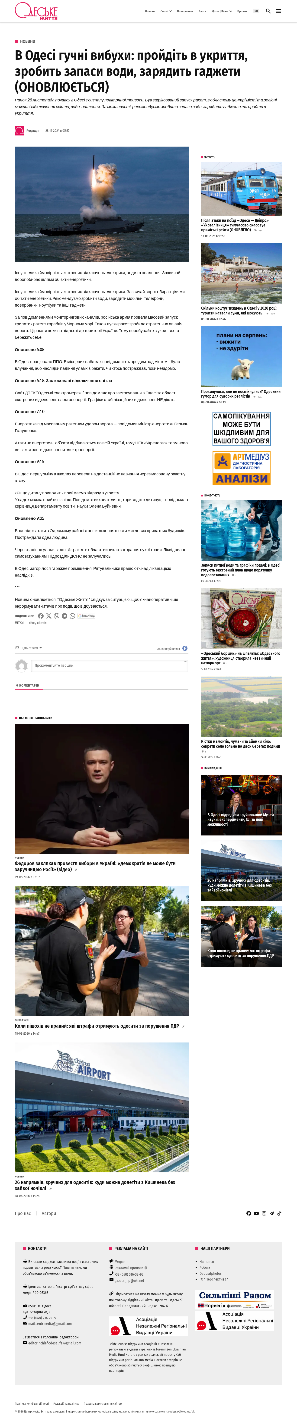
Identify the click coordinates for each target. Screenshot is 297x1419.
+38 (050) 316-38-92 (129, 1274)
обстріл (41, 623)
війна (32, 623)
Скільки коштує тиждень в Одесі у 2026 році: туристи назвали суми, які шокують (239, 311)
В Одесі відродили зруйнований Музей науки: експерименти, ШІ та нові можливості (240, 820)
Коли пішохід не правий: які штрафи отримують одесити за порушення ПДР (97, 1026)
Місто (18, 1020)
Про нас (242, 11)
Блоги (202, 11)
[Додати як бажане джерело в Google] (86, 616)
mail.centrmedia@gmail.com (50, 1324)
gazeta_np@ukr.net (129, 1280)
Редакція (32, 131)
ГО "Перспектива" (214, 1279)
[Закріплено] (278, 11)
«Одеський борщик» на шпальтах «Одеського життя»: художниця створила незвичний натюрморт (240, 658)
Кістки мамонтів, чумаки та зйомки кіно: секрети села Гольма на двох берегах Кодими (240, 744)
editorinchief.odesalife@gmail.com (54, 1343)
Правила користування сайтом (103, 1403)
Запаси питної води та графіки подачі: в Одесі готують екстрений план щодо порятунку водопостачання (240, 570)
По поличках (185, 11)
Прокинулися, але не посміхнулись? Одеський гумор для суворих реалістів (241, 394)
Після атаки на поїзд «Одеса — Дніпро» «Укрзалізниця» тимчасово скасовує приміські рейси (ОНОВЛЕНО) (235, 225)
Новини (150, 11)
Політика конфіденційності (32, 1403)
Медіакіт (121, 1261)
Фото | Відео (220, 11)
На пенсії (207, 1261)
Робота (205, 1267)
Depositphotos (211, 1273)
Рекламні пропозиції (131, 1268)
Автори (49, 1213)
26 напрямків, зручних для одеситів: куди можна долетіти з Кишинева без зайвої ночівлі (95, 1185)
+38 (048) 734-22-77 (42, 1318)
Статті (164, 11)
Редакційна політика (66, 1403)
